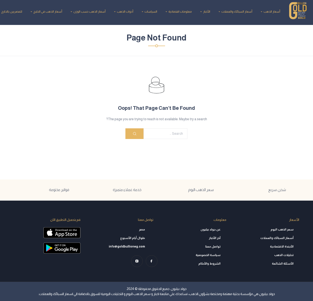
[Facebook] (151, 261)
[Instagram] (136, 261)
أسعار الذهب (272, 11)
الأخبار (206, 11)
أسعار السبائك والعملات (236, 11)
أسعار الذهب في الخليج (47, 11)
